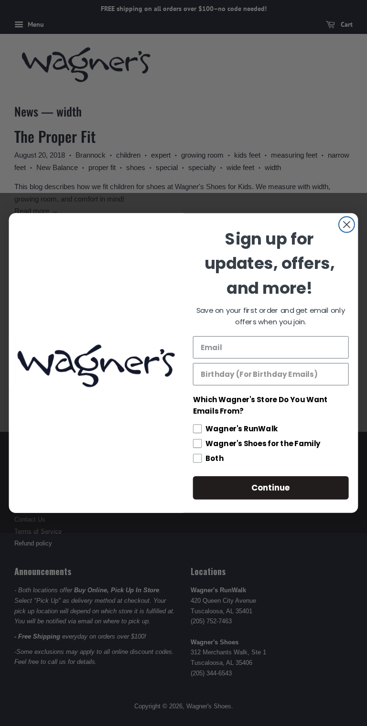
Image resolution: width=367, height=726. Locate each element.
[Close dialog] (347, 225)
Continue (270, 487)
